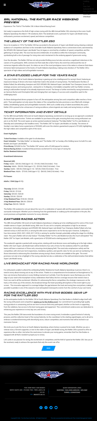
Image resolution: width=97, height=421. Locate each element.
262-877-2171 (39, 394)
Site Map (84, 390)
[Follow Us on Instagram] (46, 407)
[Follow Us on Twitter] (51, 407)
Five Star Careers (72, 390)
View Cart (86, 14)
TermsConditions (72, 392)
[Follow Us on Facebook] (41, 407)
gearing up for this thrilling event (46, 302)
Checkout (86, 17)
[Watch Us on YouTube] (56, 407)
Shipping (60, 390)
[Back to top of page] (93, 416)
